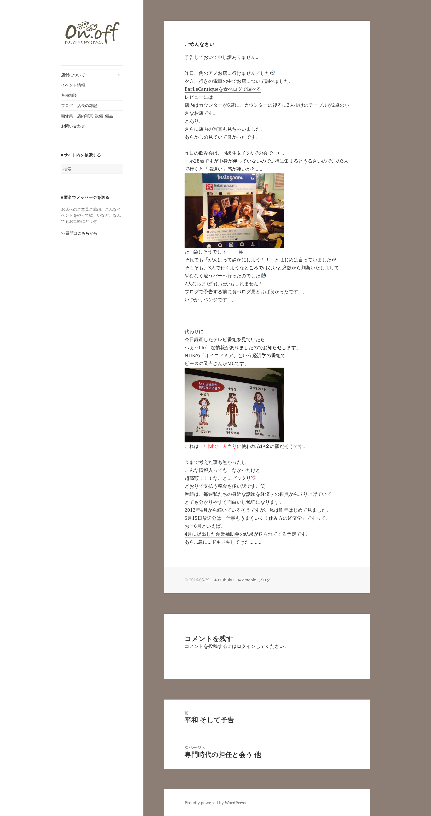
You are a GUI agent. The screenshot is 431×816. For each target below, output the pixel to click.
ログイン (246, 646)
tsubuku (226, 580)
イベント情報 (73, 85)
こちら (84, 233)
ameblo (249, 580)
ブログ (264, 580)
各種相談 (69, 95)
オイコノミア (219, 355)
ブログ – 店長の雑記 (79, 105)
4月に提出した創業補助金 (212, 534)
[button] (92, 33)
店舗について (73, 75)
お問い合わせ (73, 126)
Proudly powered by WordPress (215, 803)
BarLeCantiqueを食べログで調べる (223, 89)
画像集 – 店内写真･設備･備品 (87, 115)
